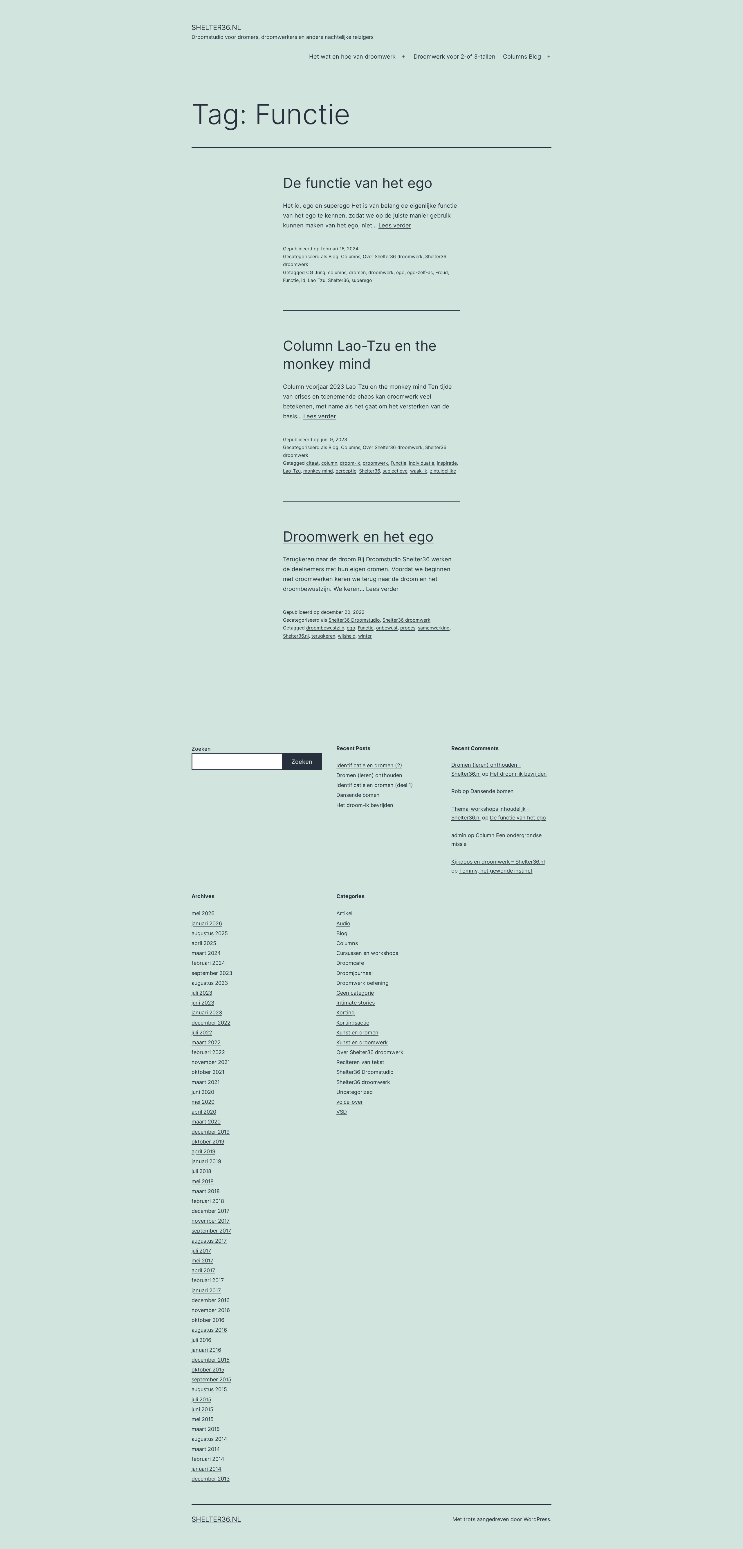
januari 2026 (207, 923)
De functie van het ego (357, 182)
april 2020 (204, 1112)
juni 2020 (203, 1092)
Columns (350, 256)
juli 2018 (201, 1171)
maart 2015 (206, 1429)
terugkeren (323, 636)
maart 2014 (206, 1449)
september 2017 (211, 1231)
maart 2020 (206, 1122)
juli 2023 (202, 993)
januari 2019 (206, 1161)
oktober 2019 (208, 1142)
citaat (312, 463)
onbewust (387, 628)
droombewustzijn (325, 628)
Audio (343, 923)
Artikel (344, 913)
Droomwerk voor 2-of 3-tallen (454, 56)
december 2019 (211, 1132)
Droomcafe (350, 963)
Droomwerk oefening (362, 983)
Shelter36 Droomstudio (354, 620)
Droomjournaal (354, 973)
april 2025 (204, 943)
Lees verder (394, 225)
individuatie (421, 463)
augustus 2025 (210, 933)
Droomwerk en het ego (358, 536)
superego (361, 280)
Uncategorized (354, 1092)
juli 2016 (201, 1340)
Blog (333, 256)
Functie (291, 280)
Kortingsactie (352, 1023)
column (329, 463)
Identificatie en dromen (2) (369, 765)
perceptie (346, 471)
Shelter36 (338, 280)
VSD (341, 1112)
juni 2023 (203, 1003)
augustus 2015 (209, 1389)
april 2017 (203, 1270)
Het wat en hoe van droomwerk (352, 56)
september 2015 (211, 1379)
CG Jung (315, 272)
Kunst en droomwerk (362, 1042)
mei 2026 (203, 913)
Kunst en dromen (357, 1032)
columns (337, 272)
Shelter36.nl (216, 27)
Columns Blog (522, 56)
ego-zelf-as (420, 272)
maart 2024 (206, 953)
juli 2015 (201, 1399)
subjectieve (395, 471)
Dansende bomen (358, 795)
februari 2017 (208, 1280)
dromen (357, 272)
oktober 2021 (208, 1072)
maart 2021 (206, 1082)
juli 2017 (201, 1251)
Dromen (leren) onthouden (369, 775)
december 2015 (211, 1360)
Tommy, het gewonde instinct (496, 871)
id (303, 280)
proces (407, 628)
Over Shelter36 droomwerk (393, 256)
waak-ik (418, 471)
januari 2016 (206, 1350)
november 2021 (211, 1062)
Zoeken (201, 749)
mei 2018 (203, 1181)
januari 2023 (207, 1012)
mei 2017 (202, 1260)
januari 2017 (206, 1290)
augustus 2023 (210, 983)
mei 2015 (203, 1419)
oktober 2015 (208, 1370)
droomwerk (381, 272)
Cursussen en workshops (367, 953)
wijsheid (347, 636)
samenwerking (434, 628)
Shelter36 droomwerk (406, 620)
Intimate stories (355, 1003)
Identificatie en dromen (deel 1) (374, 785)
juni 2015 (202, 1409)
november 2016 (211, 1310)
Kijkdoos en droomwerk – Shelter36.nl (498, 862)
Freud (441, 272)
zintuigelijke (443, 471)
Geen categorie (355, 993)
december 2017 (210, 1211)
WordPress (537, 1519)
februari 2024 (208, 963)
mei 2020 (203, 1102)
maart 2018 (206, 1191)
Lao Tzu (316, 280)
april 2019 (203, 1151)
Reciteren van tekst (360, 1062)
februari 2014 (208, 1459)
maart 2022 (206, 1042)
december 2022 (211, 1023)
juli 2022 (202, 1032)
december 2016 (211, 1300)
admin (458, 835)
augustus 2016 (209, 1330)
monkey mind (318, 471)
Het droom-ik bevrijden (364, 805)
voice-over (349, 1102)
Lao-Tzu (292, 471)
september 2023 (212, 973)
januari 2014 (206, 1469)
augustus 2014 (209, 1439)
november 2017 (211, 1221)
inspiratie (447, 463)
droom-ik (350, 463)
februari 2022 (208, 1052)
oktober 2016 (208, 1320)
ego (400, 272)
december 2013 (211, 1479)
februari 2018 (208, 1201)
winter (365, 636)
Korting (345, 1012)
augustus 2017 (209, 1241)
